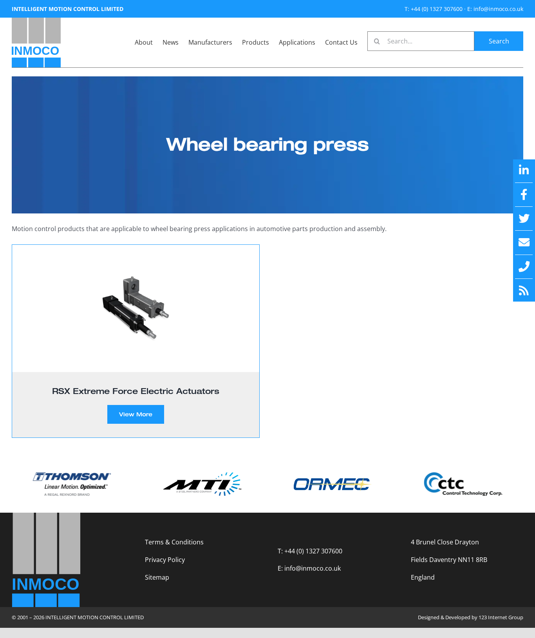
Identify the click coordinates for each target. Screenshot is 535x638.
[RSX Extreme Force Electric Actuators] (135, 308)
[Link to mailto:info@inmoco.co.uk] (524, 242)
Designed (428, 617)
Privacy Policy (165, 559)
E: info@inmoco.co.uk (495, 9)
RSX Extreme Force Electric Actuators (135, 391)
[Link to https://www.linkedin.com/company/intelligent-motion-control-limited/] (524, 170)
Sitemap (157, 577)
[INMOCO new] (36, 20)
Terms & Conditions (174, 542)
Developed (457, 617)
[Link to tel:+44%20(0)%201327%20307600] (524, 267)
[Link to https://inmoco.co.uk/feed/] (524, 291)
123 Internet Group (501, 617)
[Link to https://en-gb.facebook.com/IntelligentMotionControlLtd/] (524, 195)
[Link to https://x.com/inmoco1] (524, 219)
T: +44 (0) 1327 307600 (434, 9)
